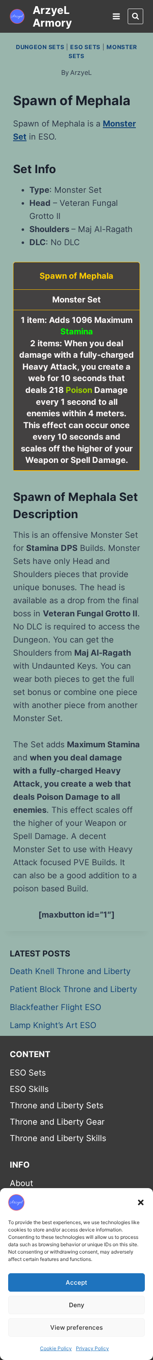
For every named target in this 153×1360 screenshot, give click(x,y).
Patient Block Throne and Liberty (73, 989)
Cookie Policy (56, 1348)
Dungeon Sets (40, 46)
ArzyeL (81, 72)
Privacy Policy (92, 1348)
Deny (76, 1305)
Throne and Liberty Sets (56, 1105)
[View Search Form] (135, 16)
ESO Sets (85, 46)
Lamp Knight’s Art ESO (53, 1025)
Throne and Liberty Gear (57, 1122)
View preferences (76, 1327)
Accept (76, 1282)
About (21, 1183)
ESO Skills (29, 1089)
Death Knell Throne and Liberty (70, 971)
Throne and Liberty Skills (58, 1138)
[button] (141, 1202)
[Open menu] (116, 16)
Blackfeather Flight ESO (55, 1007)
